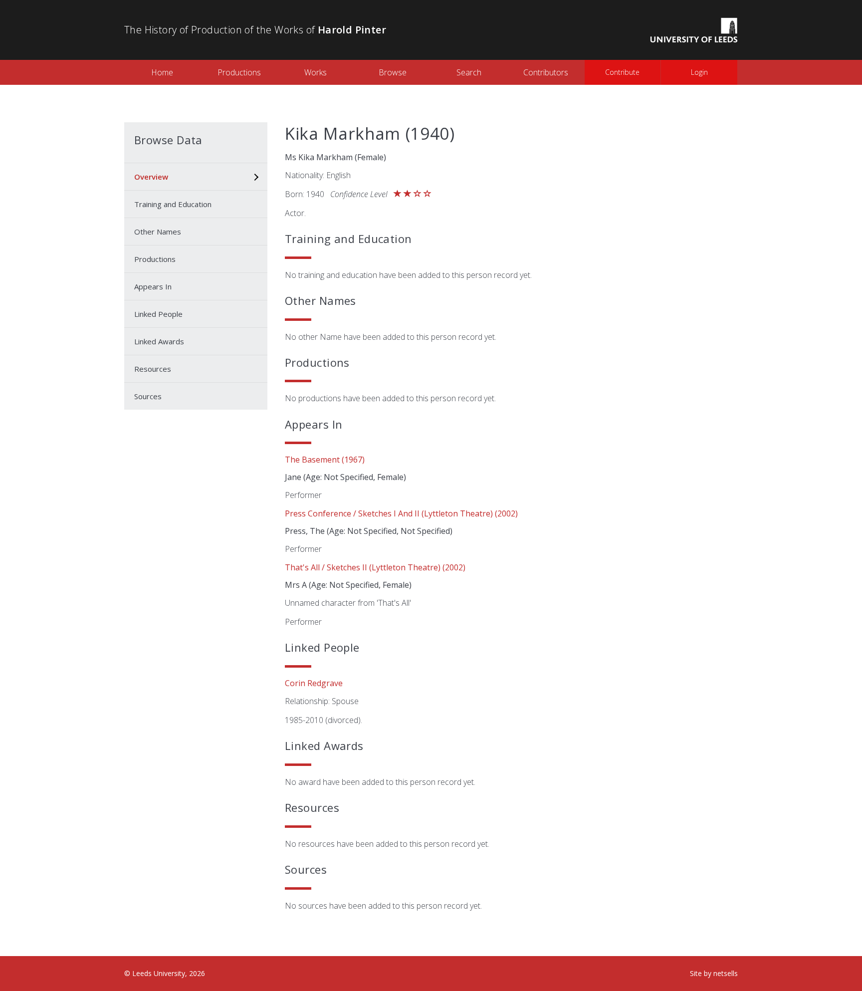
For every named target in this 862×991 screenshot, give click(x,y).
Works (315, 72)
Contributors (545, 72)
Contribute (622, 72)
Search (468, 72)
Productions (239, 72)
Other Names (157, 232)
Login (699, 72)
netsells (725, 973)
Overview (151, 177)
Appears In (153, 286)
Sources (148, 396)
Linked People (158, 314)
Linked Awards (159, 341)
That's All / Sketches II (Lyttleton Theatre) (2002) (375, 567)
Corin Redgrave (314, 683)
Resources (152, 369)
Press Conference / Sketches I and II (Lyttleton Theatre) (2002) (401, 513)
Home (162, 72)
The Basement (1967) (325, 459)
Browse (393, 72)
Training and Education (173, 204)
